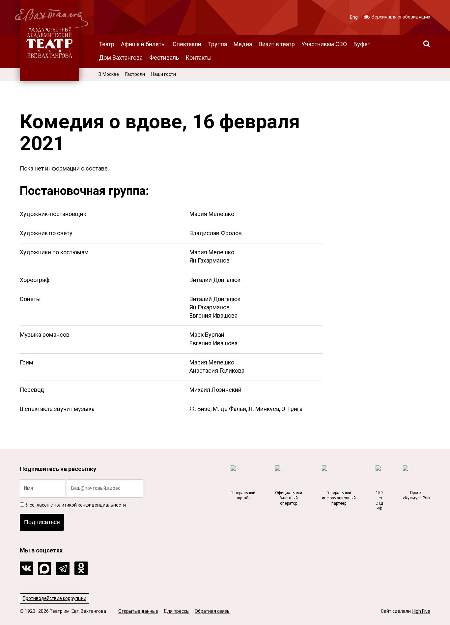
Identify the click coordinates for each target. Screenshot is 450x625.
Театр (106, 44)
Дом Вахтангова (121, 57)
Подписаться (42, 522)
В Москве (108, 74)
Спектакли (187, 44)
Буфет (361, 44)
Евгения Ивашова (213, 315)
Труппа (217, 44)
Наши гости (163, 74)
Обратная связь (212, 611)
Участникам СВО (324, 44)
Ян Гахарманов (209, 260)
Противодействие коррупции (54, 598)
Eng (354, 17)
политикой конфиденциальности (90, 505)
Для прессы (176, 611)
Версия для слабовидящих (400, 16)
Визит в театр (277, 44)
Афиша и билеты (143, 44)
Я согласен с (75, 505)
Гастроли (135, 74)
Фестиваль (164, 57)
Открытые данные (138, 611)
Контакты (198, 57)
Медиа (243, 44)
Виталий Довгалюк (214, 279)
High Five (421, 611)
